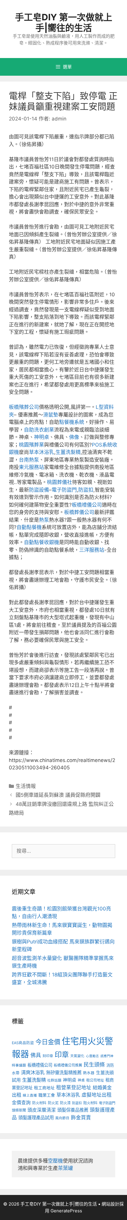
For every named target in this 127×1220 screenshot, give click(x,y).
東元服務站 (31, 467)
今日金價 (47, 1042)
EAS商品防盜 (23, 1043)
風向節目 (62, 1118)
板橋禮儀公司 (87, 505)
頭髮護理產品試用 (36, 1117)
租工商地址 (44, 1087)
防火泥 (53, 1103)
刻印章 (48, 1056)
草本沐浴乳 (41, 452)
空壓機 (55, 1161)
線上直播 (30, 1095)
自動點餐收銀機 (41, 542)
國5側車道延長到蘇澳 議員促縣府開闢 (58, 795)
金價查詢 (21, 1102)
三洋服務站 (91, 550)
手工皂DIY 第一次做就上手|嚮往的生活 (63, 22)
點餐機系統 (71, 422)
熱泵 (44, 520)
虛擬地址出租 (97, 1095)
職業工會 (46, 1094)
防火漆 (65, 1103)
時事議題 (19, 1065)
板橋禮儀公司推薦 (68, 1065)
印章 (62, 1054)
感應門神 (106, 1056)
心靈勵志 (92, 1056)
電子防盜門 (64, 490)
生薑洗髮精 (68, 452)
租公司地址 (95, 1080)
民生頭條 (94, 1065)
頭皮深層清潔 (41, 1110)
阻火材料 (90, 1103)
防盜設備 (39, 490)
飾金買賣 (81, 1117)
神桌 (81, 1080)
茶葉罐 (65, 1168)
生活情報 (26, 786)
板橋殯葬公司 (24, 407)
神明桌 (41, 437)
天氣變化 (77, 1056)
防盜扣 (85, 490)
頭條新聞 (19, 1110)
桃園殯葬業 (31, 445)
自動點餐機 (29, 527)
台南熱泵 (29, 460)
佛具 (35, 1055)
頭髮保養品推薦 (72, 1110)
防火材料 (39, 1103)
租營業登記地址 (73, 1087)
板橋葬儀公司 (79, 512)
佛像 (74, 437)
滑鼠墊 (50, 415)
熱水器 (89, 1073)
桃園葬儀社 (59, 482)
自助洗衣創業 (39, 430)
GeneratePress (66, 1211)
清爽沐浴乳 (33, 1072)
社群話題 (54, 1080)
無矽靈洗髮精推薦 (64, 1072)
